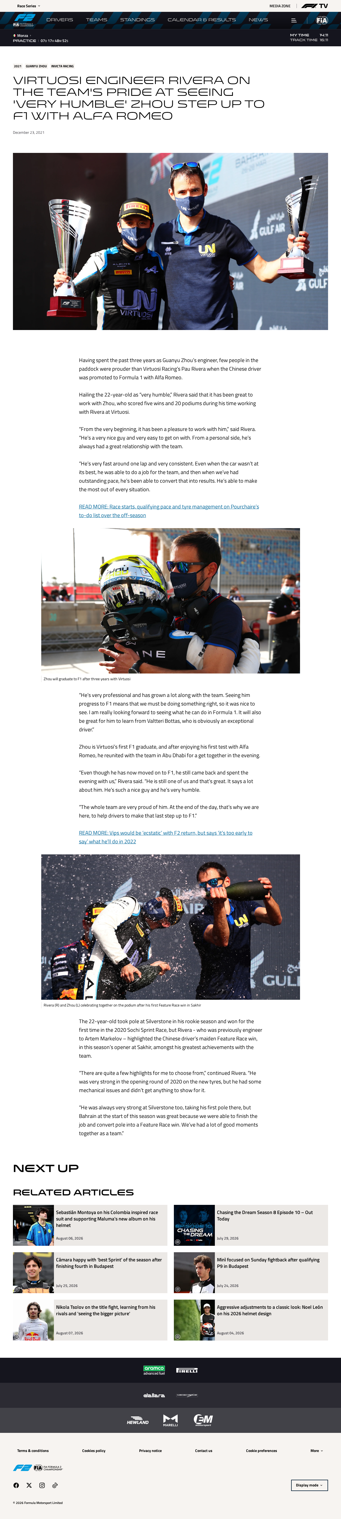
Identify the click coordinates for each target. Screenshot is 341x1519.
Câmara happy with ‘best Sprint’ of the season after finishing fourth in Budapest (109, 1263)
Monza (22, 35)
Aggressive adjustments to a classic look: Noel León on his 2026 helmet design (270, 1310)
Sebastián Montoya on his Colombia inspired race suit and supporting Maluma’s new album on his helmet (107, 1219)
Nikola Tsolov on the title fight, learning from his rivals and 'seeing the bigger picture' (105, 1310)
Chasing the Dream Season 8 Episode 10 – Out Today (265, 1215)
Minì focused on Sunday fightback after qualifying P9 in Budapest (268, 1263)
